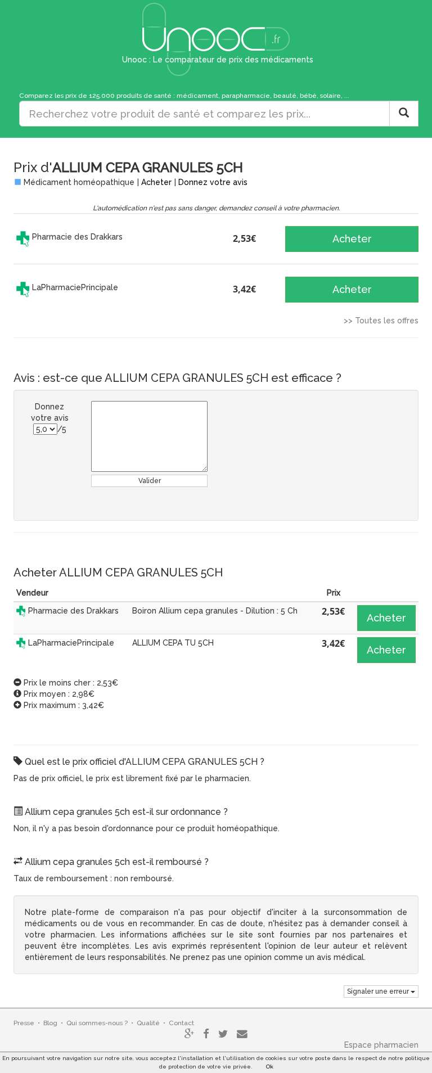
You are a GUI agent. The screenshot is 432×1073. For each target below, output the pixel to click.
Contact (181, 1023)
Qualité (148, 1023)
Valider (149, 481)
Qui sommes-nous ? (97, 1023)
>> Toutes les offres (381, 320)
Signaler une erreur (379, 991)
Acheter (156, 182)
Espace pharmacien (381, 1044)
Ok (269, 1066)
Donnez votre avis (213, 182)
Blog (50, 1023)
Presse (24, 1023)
